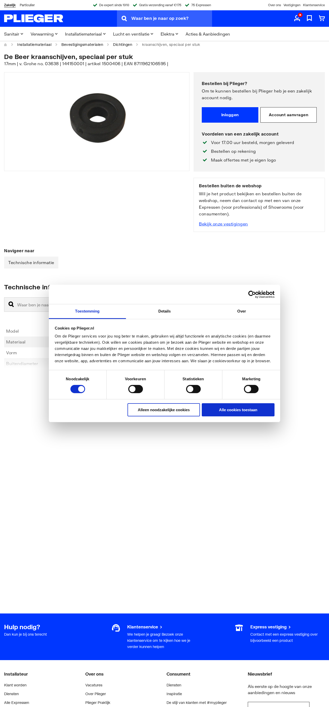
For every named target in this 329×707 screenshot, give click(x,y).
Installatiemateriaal (34, 44)
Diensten (11, 694)
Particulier (27, 5)
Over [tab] (241, 311)
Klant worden (15, 685)
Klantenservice (314, 5)
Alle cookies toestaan (238, 410)
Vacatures (93, 685)
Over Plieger (95, 694)
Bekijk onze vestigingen (223, 223)
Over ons (274, 5)
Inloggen (230, 114)
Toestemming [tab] (87, 311)
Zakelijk (10, 5)
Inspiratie (174, 694)
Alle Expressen (16, 702)
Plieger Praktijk (97, 702)
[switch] (135, 389)
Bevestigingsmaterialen (82, 44)
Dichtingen (122, 44)
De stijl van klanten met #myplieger (197, 702)
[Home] (5, 44)
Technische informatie (31, 262)
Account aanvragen (288, 114)
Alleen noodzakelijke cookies (164, 410)
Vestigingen (292, 5)
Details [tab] (164, 311)
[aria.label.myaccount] (297, 18)
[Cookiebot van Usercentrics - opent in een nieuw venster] (252, 294)
